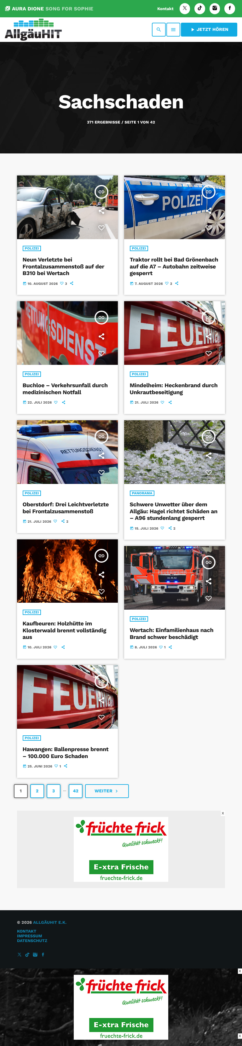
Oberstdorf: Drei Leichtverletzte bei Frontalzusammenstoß (66, 508)
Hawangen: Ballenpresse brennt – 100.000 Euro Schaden (66, 753)
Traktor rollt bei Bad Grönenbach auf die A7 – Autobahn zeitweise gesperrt (174, 266)
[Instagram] (215, 8)
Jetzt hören (209, 29)
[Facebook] (229, 8)
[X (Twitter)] (185, 8)
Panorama (142, 493)
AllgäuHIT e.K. (49, 922)
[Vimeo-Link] (33, 30)
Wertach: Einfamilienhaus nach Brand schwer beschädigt (172, 634)
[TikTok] (199, 8)
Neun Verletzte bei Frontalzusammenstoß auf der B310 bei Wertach (63, 266)
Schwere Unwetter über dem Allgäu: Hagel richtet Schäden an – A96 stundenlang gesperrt (173, 511)
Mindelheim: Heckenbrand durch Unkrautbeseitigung (174, 389)
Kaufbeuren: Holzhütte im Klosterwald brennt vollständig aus (64, 630)
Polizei (32, 248)
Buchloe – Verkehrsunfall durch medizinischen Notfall (65, 389)
